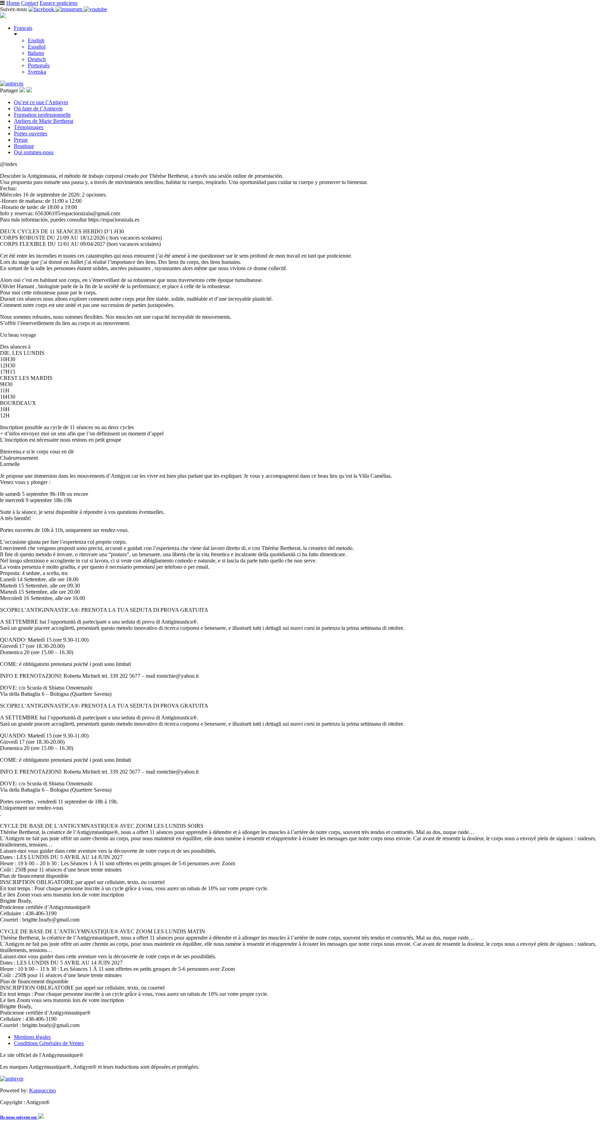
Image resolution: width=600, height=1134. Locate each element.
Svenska (37, 72)
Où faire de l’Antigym (38, 108)
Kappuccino (42, 1090)
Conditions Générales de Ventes (49, 1043)
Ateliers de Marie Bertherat (43, 121)
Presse (21, 140)
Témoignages (28, 127)
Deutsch (37, 59)
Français (23, 28)
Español (36, 47)
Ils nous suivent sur (19, 1117)
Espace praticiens (58, 3)
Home (13, 3)
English (36, 40)
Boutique (24, 146)
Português (39, 65)
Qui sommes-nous (33, 152)
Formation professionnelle (42, 115)
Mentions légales (32, 1037)
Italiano (36, 53)
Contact (29, 3)
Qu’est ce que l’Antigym (41, 102)
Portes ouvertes (30, 133)
